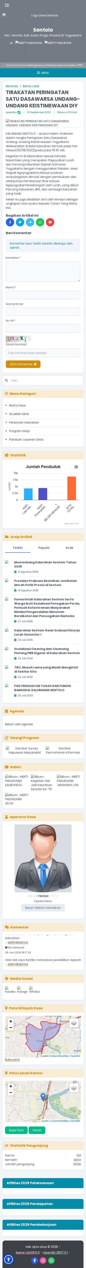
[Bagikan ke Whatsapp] (40, 222)
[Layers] (73, 1022)
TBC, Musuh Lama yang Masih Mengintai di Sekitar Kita (46, 669)
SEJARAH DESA (19, 414)
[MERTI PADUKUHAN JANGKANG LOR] (21, 49)
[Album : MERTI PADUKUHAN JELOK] (17, 799)
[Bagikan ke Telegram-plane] (30, 222)
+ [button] (10, 1021)
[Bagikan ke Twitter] (20, 222)
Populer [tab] (44, 548)
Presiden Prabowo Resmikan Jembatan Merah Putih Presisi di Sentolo (45, 583)
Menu (44, 73)
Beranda (12, 86)
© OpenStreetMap (59, 1055)
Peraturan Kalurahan (24, 422)
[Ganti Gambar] (16, 344)
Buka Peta (16, 1130)
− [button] (10, 1027)
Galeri (15, 767)
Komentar (13, 258)
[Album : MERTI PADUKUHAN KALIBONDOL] (17, 783)
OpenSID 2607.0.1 (55, 1253)
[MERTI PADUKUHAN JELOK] (50, 49)
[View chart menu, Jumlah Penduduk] (76, 467)
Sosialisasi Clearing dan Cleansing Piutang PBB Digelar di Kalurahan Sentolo (47, 651)
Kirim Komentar (21, 364)
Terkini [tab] (18, 548)
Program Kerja (19, 431)
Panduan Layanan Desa (26, 439)
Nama (11, 287)
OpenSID (75, 1055)
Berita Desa (17, 405)
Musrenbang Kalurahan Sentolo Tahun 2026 (45, 564)
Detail (37, 1130)
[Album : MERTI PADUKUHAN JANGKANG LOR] (69, 783)
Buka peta (12, 1059)
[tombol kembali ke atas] (77, 1260)
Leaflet (45, 1055)
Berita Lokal (31, 86)
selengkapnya (18, 938)
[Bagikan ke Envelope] (50, 222)
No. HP (10, 320)
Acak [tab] (69, 548)
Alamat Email (14, 304)
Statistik (18, 455)
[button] (8, 1259)
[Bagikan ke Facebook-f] (10, 222)
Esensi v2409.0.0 (28, 1253)
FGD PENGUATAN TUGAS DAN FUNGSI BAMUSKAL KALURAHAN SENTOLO (42, 688)
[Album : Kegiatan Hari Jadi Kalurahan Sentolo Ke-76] (43, 783)
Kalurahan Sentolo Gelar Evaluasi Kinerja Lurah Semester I (47, 632)
